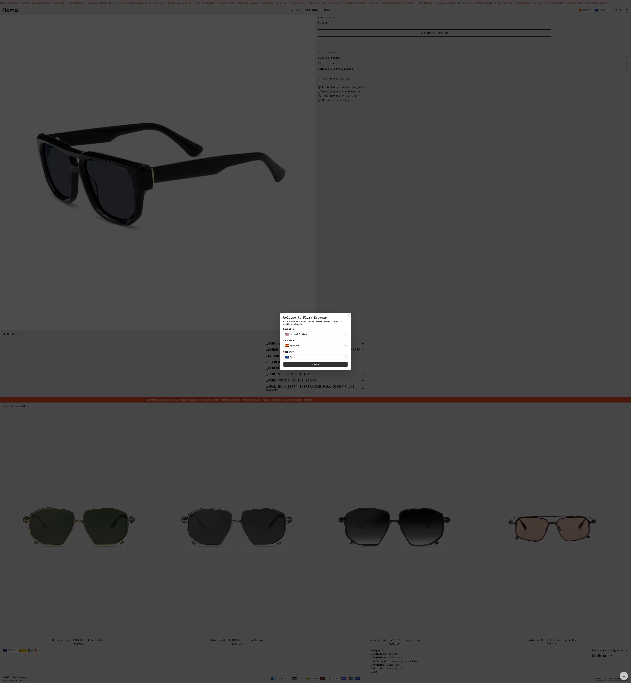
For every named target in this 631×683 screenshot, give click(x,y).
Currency (288, 352)
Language (288, 340)
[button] (315, 334)
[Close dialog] (348, 315)
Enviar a (288, 329)
